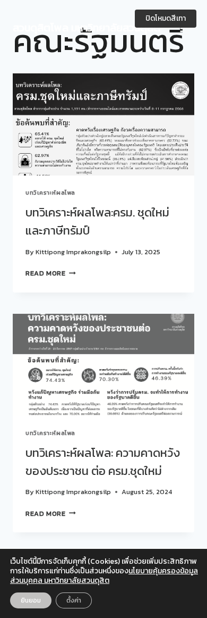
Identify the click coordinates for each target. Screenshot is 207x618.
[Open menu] (184, 28)
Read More (50, 273)
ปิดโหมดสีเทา (165, 18)
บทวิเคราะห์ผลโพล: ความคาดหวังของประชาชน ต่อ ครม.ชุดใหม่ (102, 462)
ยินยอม (31, 600)
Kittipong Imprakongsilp (73, 252)
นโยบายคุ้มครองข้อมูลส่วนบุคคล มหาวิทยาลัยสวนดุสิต (104, 575)
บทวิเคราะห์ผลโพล (50, 192)
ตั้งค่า (73, 600)
